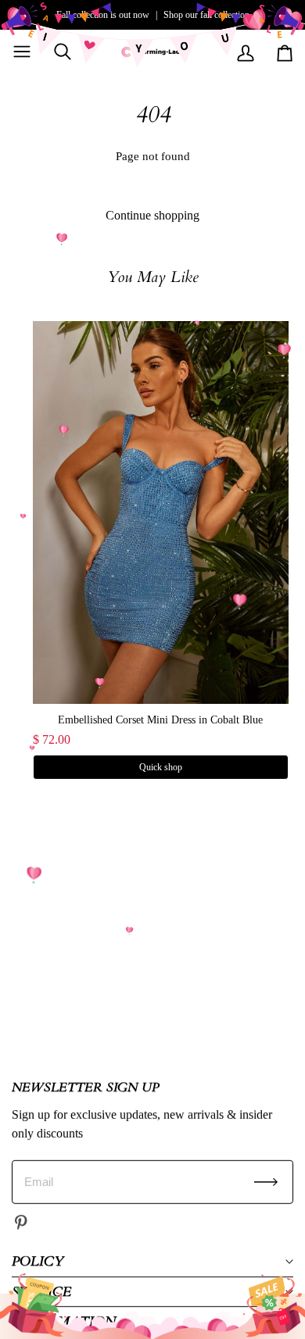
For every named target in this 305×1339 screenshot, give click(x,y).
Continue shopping (152, 215)
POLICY (37, 1261)
